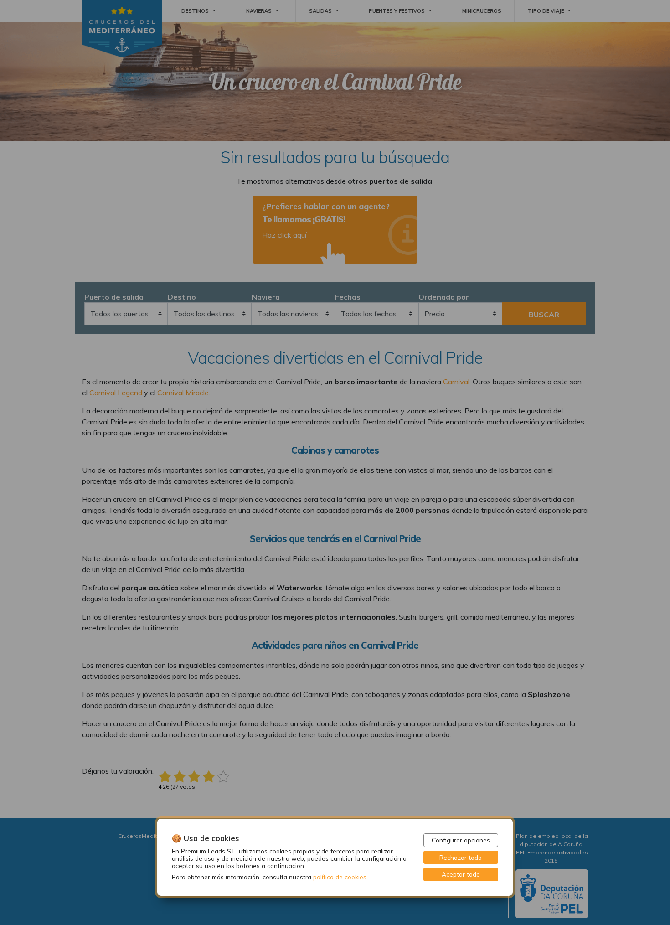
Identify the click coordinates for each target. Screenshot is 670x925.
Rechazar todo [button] (460, 857)
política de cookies (339, 877)
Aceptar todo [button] (461, 874)
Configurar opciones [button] (461, 840)
